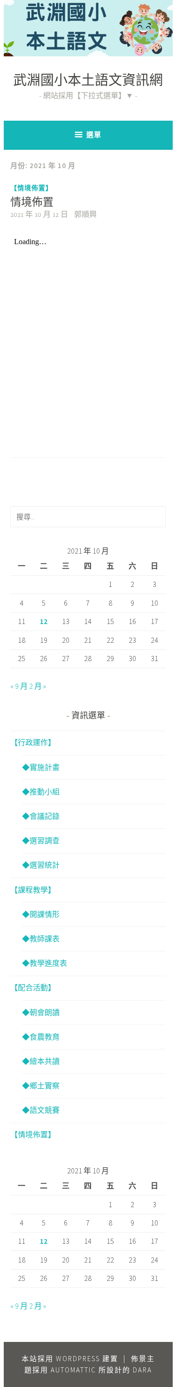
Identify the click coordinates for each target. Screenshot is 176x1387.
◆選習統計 (41, 865)
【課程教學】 (32, 889)
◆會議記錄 (41, 816)
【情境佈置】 (31, 188)
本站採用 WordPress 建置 (70, 1358)
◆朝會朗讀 (41, 1012)
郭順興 (85, 215)
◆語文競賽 (41, 1110)
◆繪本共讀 (41, 1061)
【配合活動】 (32, 987)
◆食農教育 (41, 1036)
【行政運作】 (32, 742)
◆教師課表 (41, 938)
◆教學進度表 (44, 963)
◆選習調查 (41, 840)
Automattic (73, 1369)
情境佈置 (32, 203)
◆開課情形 (41, 914)
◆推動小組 (41, 791)
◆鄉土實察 (41, 1085)
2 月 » (37, 686)
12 (43, 621)
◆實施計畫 (41, 767)
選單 (93, 134)
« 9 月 (19, 686)
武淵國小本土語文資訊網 (88, 82)
